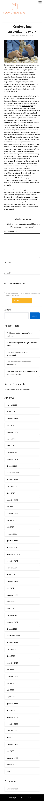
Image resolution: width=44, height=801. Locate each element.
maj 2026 (10, 425)
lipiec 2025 (11, 493)
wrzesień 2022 (12, 724)
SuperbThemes (29, 798)
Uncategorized (12, 789)
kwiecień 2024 (12, 595)
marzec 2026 (11, 439)
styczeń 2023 (12, 697)
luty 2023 (10, 690)
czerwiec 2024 (12, 581)
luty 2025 (10, 527)
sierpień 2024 (12, 568)
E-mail (7, 273)
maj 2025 (10, 507)
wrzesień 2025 (12, 479)
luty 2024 (10, 609)
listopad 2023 (12, 629)
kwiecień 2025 (12, 513)
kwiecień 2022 (12, 758)
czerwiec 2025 (12, 500)
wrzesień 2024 (12, 561)
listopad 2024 (12, 547)
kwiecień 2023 (12, 676)
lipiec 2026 (11, 412)
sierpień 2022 (12, 731)
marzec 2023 (11, 683)
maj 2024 (10, 588)
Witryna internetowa (15, 283)
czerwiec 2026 (12, 418)
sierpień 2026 (12, 405)
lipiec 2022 (11, 738)
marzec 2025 (11, 520)
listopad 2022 (12, 710)
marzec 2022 (11, 765)
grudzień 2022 (12, 704)
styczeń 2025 (12, 534)
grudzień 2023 (12, 622)
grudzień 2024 (12, 541)
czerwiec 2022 (12, 744)
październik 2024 (13, 554)
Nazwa (8, 262)
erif (24, 113)
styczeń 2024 (12, 615)
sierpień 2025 (12, 486)
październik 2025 (13, 473)
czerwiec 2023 (12, 663)
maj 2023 (10, 670)
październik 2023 (13, 636)
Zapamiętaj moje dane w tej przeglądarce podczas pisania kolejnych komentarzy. (23, 294)
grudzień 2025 (12, 459)
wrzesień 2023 (12, 642)
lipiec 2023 (11, 656)
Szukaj (8, 310)
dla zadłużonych (27, 106)
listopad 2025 (12, 466)
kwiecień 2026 (12, 432)
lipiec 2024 (11, 575)
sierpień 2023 (12, 649)
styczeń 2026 (12, 452)
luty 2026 (10, 446)
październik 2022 (13, 717)
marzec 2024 (11, 602)
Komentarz (10, 232)
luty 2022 (10, 771)
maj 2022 (10, 751)
